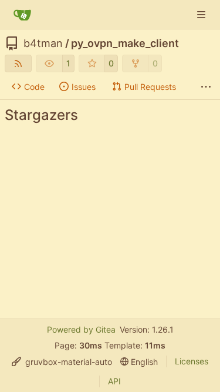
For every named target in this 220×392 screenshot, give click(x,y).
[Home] (22, 14)
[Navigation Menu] (202, 14)
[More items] (206, 87)
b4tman (43, 43)
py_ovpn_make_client (125, 43)
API (114, 381)
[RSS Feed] (18, 63)
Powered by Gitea (81, 329)
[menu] (62, 362)
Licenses (191, 361)
